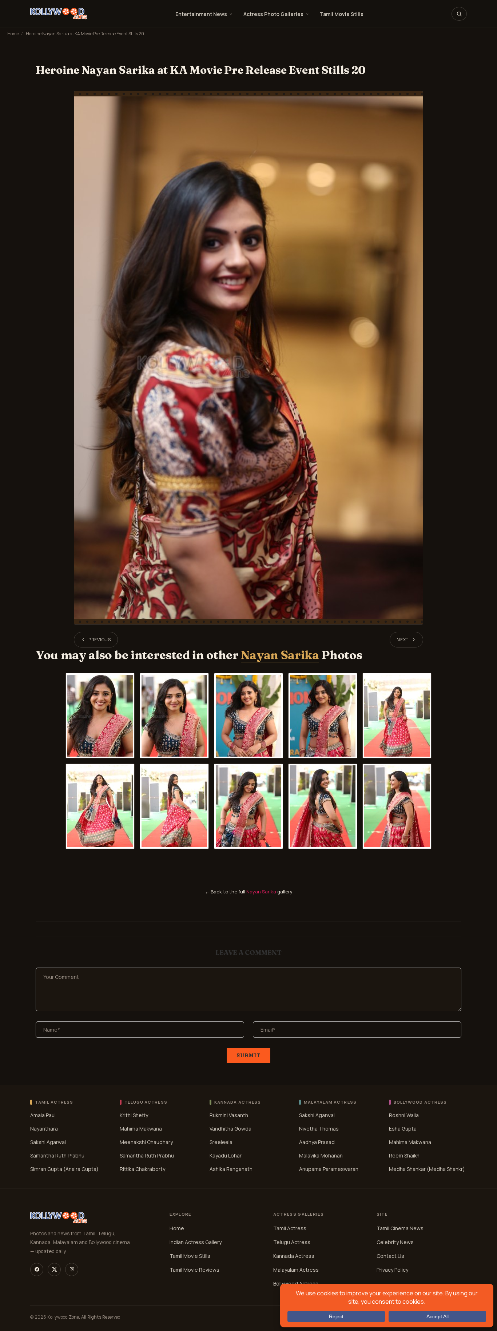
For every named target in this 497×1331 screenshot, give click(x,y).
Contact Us (390, 1255)
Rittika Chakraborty (142, 1168)
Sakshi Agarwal (48, 1142)
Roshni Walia (404, 1115)
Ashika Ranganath (231, 1168)
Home (13, 34)
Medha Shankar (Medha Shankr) (427, 1168)
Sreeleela (221, 1142)
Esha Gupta (403, 1128)
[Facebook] (36, 1269)
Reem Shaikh (404, 1155)
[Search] (459, 14)
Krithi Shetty (134, 1115)
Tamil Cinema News (400, 1228)
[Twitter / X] (54, 1269)
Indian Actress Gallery (196, 1242)
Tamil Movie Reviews (194, 1269)
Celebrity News (395, 1242)
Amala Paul (43, 1115)
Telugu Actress (291, 1242)
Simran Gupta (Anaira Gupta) (64, 1168)
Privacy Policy (392, 1269)
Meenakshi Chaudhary (146, 1142)
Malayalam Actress (296, 1269)
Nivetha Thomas (319, 1128)
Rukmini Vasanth (229, 1115)
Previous (99, 640)
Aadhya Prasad (317, 1142)
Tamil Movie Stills (341, 14)
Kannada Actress (293, 1255)
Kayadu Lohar (226, 1155)
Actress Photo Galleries (273, 14)
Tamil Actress (289, 1228)
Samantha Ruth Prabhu (57, 1155)
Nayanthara (44, 1128)
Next (403, 640)
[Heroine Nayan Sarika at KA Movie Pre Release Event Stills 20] (248, 357)
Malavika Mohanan (321, 1155)
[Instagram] (71, 1269)
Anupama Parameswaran (328, 1168)
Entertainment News (201, 14)
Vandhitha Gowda (230, 1128)
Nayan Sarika (280, 655)
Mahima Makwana (141, 1128)
